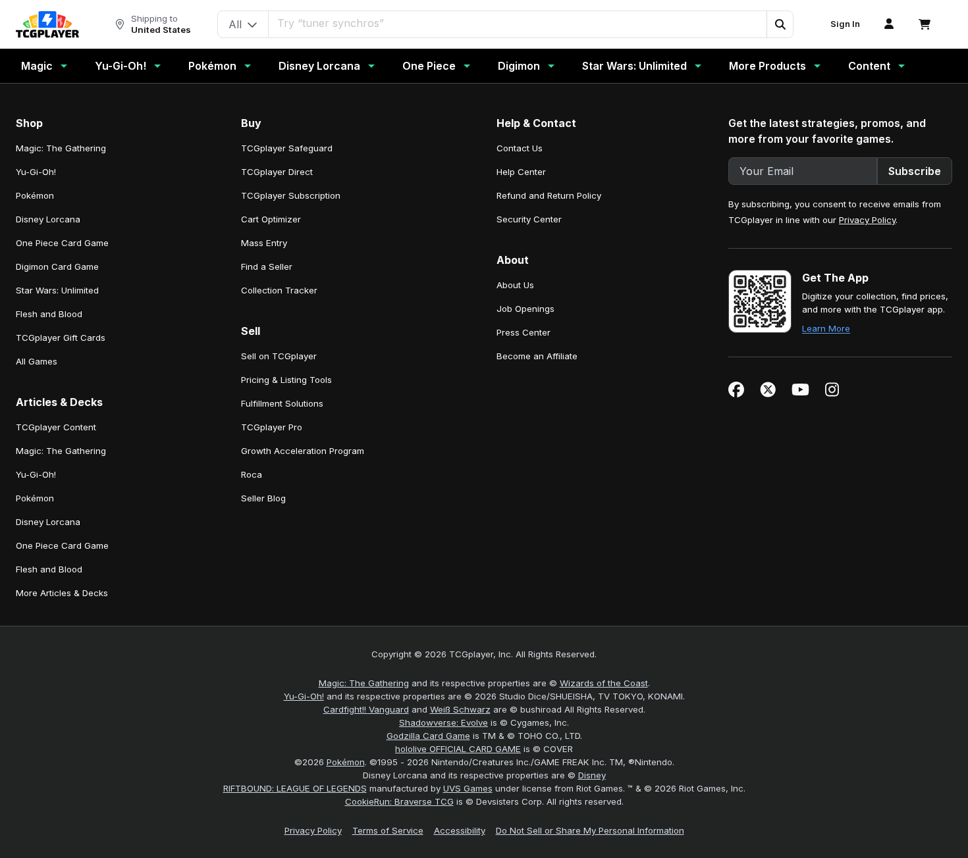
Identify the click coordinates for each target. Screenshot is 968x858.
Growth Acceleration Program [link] (302, 450)
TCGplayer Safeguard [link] (287, 148)
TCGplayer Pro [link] (271, 427)
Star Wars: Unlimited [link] (57, 290)
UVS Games (468, 788)
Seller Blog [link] (263, 498)
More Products (767, 65)
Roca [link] (251, 474)
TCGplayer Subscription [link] (290, 195)
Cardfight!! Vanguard (366, 709)
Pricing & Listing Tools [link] (286, 379)
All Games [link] (36, 361)
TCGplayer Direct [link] (277, 171)
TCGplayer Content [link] (56, 427)
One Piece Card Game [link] (62, 243)
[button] (779, 24)
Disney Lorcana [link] (48, 219)
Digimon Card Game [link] (57, 266)
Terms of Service (387, 830)
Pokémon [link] (35, 195)
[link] (47, 24)
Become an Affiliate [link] (537, 356)
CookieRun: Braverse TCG (399, 801)
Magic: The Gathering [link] (61, 148)
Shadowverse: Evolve (443, 722)
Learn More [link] (826, 328)
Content (869, 65)
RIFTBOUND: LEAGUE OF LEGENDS (295, 788)
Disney (592, 775)
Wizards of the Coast (604, 683)
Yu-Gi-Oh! (120, 65)
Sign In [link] (845, 24)
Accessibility (459, 830)
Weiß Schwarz (460, 709)
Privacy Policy (867, 219)
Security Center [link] (529, 219)
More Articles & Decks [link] (62, 593)
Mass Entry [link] (264, 243)
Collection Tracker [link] (279, 290)
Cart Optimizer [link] (271, 219)
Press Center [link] (524, 332)
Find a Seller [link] (266, 266)
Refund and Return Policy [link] (549, 195)
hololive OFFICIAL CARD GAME (458, 749)
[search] (518, 23)
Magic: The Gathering (364, 683)
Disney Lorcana (319, 65)
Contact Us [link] (520, 148)
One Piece (429, 65)
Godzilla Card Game (428, 735)
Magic (37, 65)
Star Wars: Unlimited (634, 65)
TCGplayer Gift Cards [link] (60, 337)
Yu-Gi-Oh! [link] (36, 171)
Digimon (519, 65)
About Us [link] (515, 285)
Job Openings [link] (525, 308)
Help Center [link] (521, 171)
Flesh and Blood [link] (49, 314)
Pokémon (212, 65)
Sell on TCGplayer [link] (279, 356)
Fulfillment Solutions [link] (282, 403)
